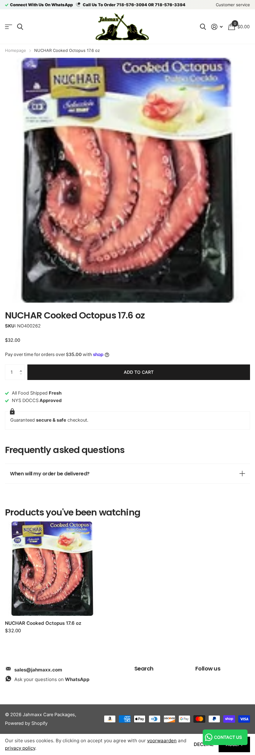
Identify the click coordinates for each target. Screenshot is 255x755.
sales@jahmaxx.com (38, 670)
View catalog (8, 27)
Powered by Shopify (26, 723)
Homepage (15, 50)
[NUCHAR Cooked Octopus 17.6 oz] (52, 568)
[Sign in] (217, 27)
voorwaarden (162, 741)
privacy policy (20, 748)
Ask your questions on (52, 679)
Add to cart (139, 372)
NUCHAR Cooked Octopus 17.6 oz (43, 623)
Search (144, 668)
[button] (22, 366)
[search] (20, 27)
